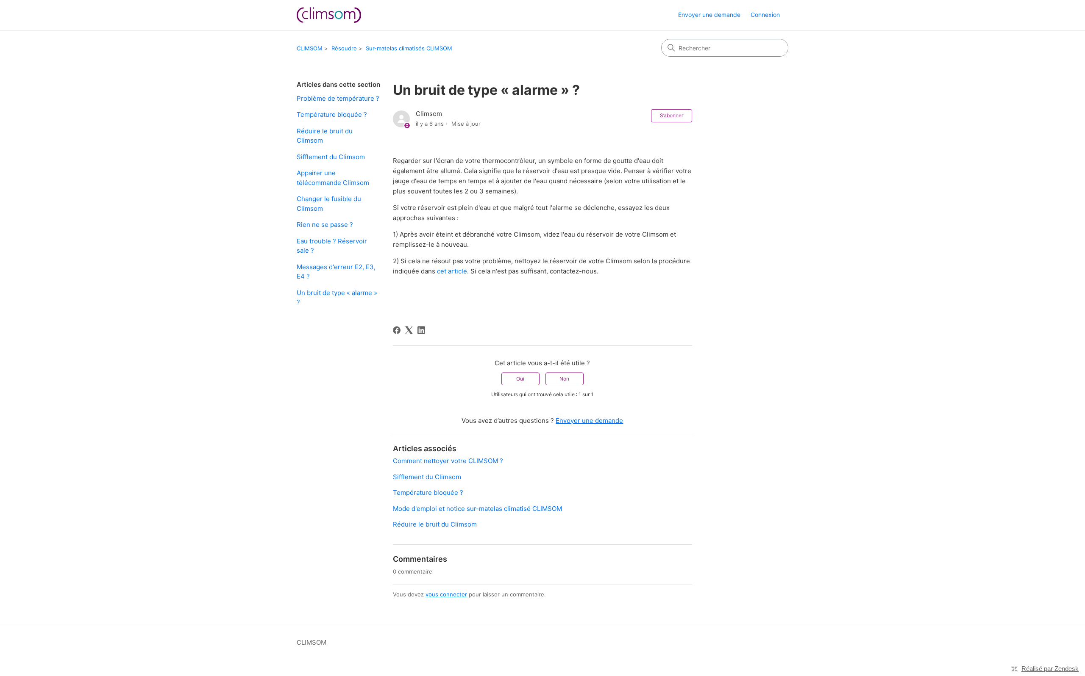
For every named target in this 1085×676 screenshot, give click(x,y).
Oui (520, 378)
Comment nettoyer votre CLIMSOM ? (448, 461)
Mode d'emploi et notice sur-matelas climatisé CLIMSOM (477, 509)
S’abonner (671, 115)
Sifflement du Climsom (331, 157)
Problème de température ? (338, 98)
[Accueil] (329, 15)
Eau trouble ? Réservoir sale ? (332, 246)
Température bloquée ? (332, 114)
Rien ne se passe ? (325, 225)
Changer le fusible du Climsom (329, 203)
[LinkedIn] (421, 330)
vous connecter (446, 594)
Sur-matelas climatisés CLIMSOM (409, 48)
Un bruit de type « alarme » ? (337, 297)
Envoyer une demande (709, 14)
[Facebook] (397, 330)
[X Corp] (409, 330)
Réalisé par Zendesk (1050, 668)
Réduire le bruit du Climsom (325, 136)
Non (564, 378)
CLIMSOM (310, 48)
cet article (452, 271)
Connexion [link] (765, 14)
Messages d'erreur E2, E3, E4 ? (336, 272)
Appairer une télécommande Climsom (333, 178)
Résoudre (344, 48)
